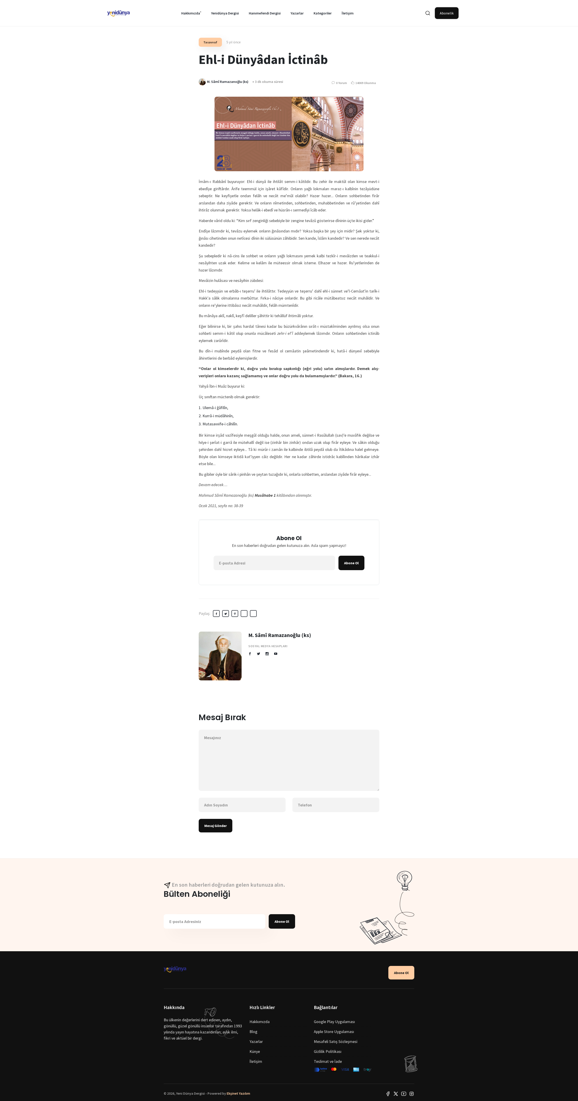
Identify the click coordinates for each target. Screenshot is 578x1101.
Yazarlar (297, 13)
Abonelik (447, 13)
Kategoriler (323, 13)
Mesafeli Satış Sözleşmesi (335, 1041)
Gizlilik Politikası (327, 1051)
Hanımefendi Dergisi (265, 13)
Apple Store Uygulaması (334, 1031)
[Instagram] (411, 1093)
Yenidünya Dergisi (225, 13)
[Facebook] (388, 1093)
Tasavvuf (210, 42)
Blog (253, 1031)
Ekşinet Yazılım (238, 1093)
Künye (254, 1051)
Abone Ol (351, 563)
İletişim (348, 13)
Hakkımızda (190, 13)
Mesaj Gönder (215, 825)
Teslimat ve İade (328, 1061)
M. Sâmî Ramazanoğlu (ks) (279, 635)
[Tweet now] (396, 1093)
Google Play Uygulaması (334, 1021)
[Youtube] (403, 1093)
